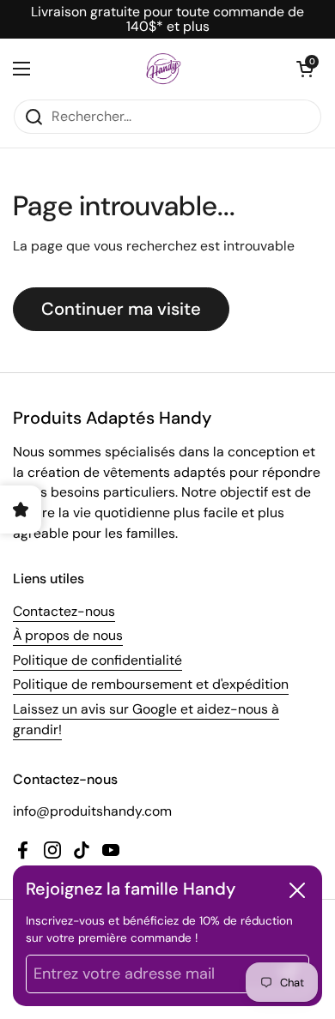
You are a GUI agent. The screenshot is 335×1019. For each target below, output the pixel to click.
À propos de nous (68, 635)
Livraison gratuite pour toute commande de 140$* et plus (167, 19)
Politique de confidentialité (97, 660)
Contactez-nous (64, 611)
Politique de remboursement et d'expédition (151, 684)
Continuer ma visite (121, 309)
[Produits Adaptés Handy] (164, 68)
